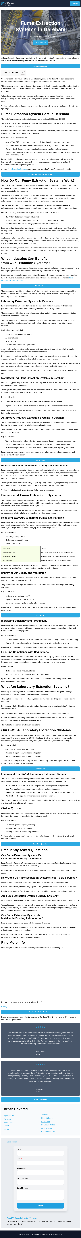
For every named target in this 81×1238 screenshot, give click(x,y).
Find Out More (40, 286)
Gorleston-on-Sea (48, 1132)
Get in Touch (40, 460)
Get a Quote (39, 42)
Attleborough (8, 1122)
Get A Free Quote (40, 1099)
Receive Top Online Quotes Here (40, 1012)
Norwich (7, 1129)
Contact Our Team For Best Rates (40, 174)
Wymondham (9, 1115)
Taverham (7, 1119)
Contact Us (40, 615)
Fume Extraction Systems (17, 169)
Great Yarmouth (47, 1128)
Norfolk (6, 1126)
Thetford (44, 1115)
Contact (75, 3)
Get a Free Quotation (40, 844)
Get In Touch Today (40, 66)
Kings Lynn (45, 1121)
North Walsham (47, 1118)
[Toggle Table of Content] (21, 73)
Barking (4, 1007)
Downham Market (48, 1125)
